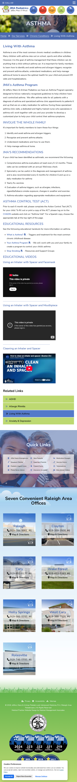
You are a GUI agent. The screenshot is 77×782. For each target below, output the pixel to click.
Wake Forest (58, 569)
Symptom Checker (16, 462)
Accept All (8, 776)
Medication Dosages (63, 458)
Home (3, 36)
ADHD (12, 399)
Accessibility (40, 701)
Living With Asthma (19, 413)
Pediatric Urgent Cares (18, 466)
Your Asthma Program (17, 242)
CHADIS (7, 214)
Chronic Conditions (39, 36)
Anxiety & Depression (20, 420)
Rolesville (19, 655)
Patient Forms (38, 466)
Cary (19, 569)
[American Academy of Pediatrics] (38, 731)
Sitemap (52, 701)
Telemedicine (61, 466)
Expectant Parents (39, 462)
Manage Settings (41, 776)
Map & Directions (20, 534)
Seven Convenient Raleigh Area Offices (38, 500)
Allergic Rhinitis (17, 406)
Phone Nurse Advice (17, 470)
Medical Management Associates (52, 710)
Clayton (58, 526)
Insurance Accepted (40, 470)
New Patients (38, 458)
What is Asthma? (15, 234)
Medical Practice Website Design (24, 710)
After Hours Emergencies (19, 458)
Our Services (18, 36)
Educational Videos (63, 470)
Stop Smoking (13, 251)
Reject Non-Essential (23, 776)
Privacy (27, 701)
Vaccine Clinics (61, 462)
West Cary (57, 612)
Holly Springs (19, 612)
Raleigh (19, 526)
